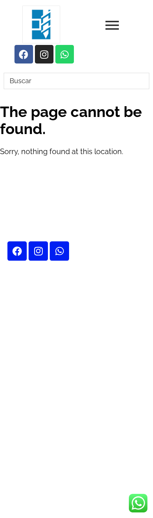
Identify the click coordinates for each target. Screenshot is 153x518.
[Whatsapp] (59, 251)
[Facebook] (17, 251)
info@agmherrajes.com (69, 448)
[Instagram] (38, 251)
